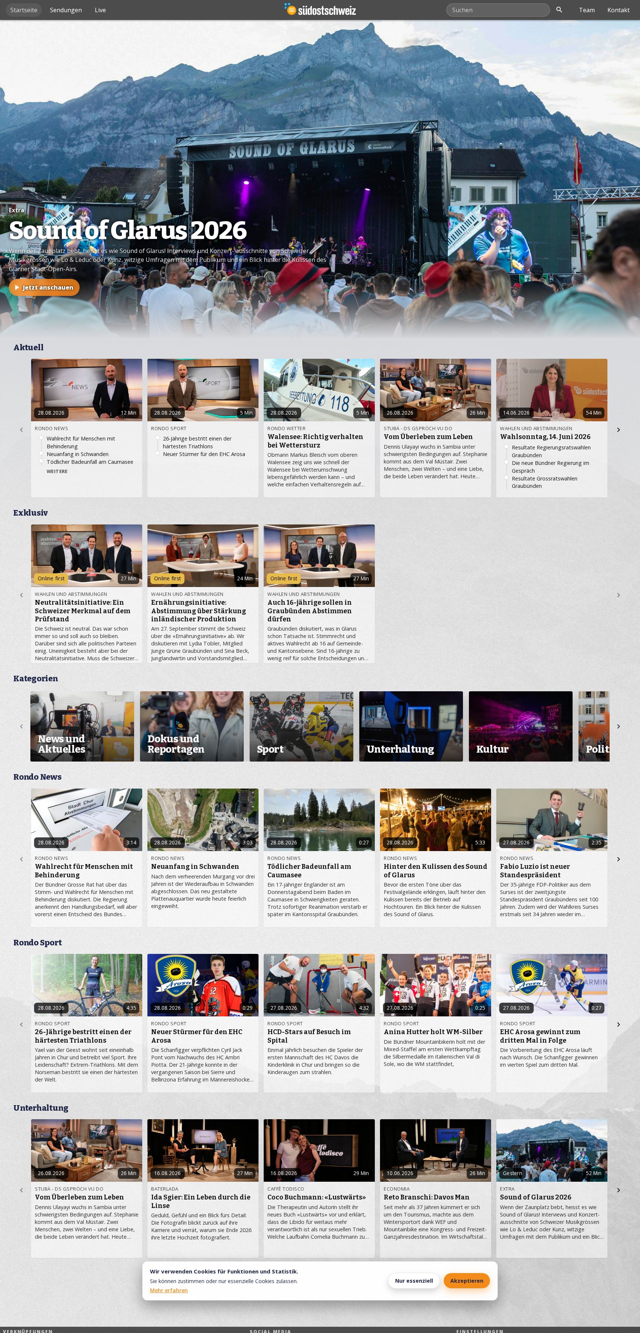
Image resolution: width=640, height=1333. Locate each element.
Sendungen (66, 10)
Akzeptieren (466, 1280)
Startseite (23, 10)
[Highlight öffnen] (320, 179)
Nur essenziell (414, 1280)
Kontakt (618, 10)
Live (100, 10)
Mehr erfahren (169, 1290)
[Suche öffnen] (559, 10)
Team (587, 10)
